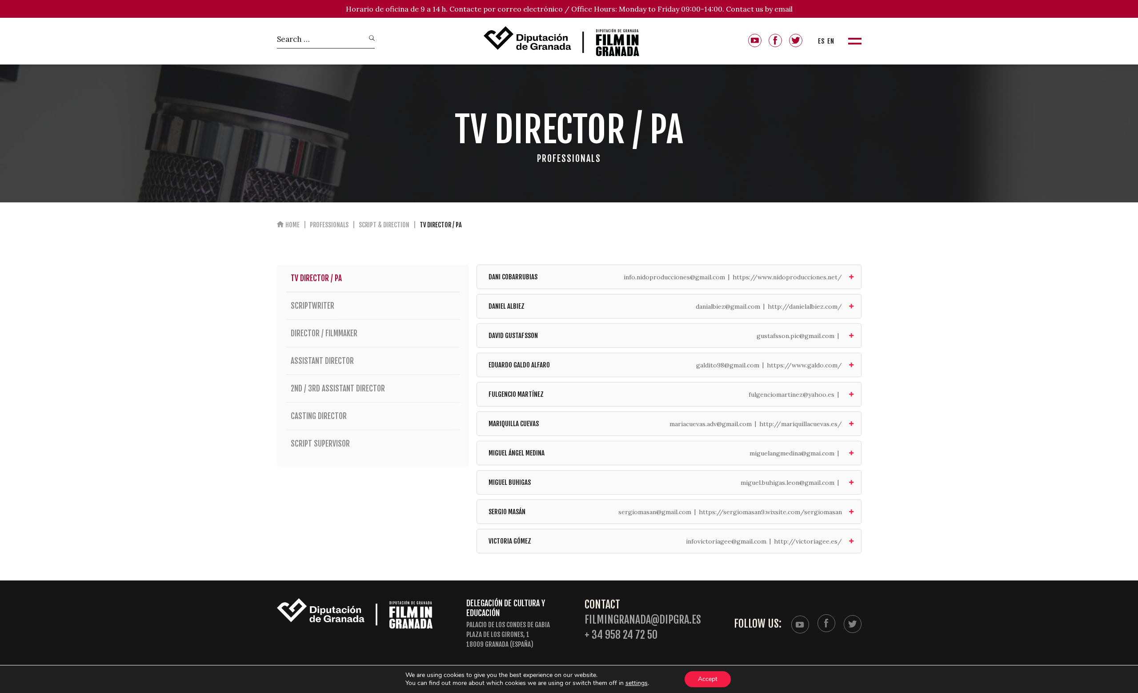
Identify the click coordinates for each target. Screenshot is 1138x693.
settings (636, 683)
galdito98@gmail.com (727, 365)
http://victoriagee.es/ (808, 541)
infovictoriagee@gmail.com (726, 541)
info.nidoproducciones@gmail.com (674, 277)
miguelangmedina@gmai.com (791, 453)
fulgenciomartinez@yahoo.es (791, 395)
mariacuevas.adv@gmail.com (710, 424)
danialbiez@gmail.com (728, 306)
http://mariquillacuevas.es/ (800, 424)
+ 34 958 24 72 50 (621, 635)
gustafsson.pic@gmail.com (795, 336)
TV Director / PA (316, 278)
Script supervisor (320, 443)
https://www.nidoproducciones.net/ (787, 277)
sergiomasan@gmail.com (654, 512)
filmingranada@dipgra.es (643, 619)
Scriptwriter (312, 305)
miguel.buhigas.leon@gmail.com (787, 483)
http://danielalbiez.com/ (805, 306)
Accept (707, 679)
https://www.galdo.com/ (804, 365)
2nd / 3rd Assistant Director (338, 388)
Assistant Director (322, 361)
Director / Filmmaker (324, 333)
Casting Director (319, 416)
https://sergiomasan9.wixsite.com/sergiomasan (770, 512)
